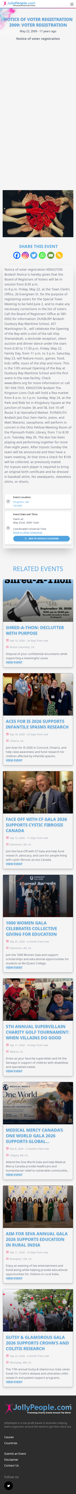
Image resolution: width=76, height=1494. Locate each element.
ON (27, 502)
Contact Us (11, 1465)
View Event (14, 662)
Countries (10, 1443)
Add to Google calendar (43, 538)
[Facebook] (16, 255)
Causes (9, 1437)
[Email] (50, 255)
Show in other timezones (27, 532)
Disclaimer (11, 1460)
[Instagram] (25, 255)
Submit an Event (15, 1454)
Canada (17, 505)
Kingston (18, 502)
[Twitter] (33, 255)
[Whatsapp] (42, 255)
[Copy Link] (59, 255)
